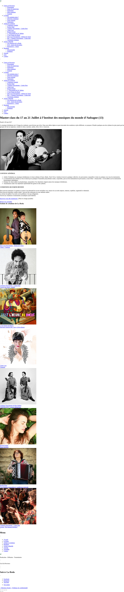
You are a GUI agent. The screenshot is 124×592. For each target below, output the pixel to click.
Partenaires (10, 10)
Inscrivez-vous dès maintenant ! (9, 198)
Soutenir (9, 14)
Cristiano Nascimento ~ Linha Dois (17, 28)
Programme (10, 7)
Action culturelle (8, 41)
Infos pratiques (11, 12)
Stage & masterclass (13, 9)
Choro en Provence (9, 5)
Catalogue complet (12, 25)
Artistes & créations (9, 23)
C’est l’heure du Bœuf (13, 35)
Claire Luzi (10, 30)
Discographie (11, 50)
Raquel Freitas (11, 32)
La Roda (6, 15)
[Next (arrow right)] (2, 591)
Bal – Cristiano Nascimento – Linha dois (19, 38)
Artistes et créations (9, 543)
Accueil (6, 539)
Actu (5, 55)
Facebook (6, 579)
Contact (6, 56)
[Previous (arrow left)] (0, 591)
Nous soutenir (11, 20)
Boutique (6, 48)
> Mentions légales (5, 588)
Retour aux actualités (6, 201)
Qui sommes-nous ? (13, 17)
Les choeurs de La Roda (14, 43)
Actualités (6, 549)
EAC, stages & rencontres (14, 45)
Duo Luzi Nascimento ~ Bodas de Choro (19, 37)
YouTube (6, 582)
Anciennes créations (13, 40)
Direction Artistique (13, 19)
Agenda (6, 53)
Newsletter (7, 585)
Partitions (10, 51)
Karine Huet (10, 27)
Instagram (6, 580)
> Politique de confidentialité (19, 588)
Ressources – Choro (13, 46)
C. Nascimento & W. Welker (15, 33)
